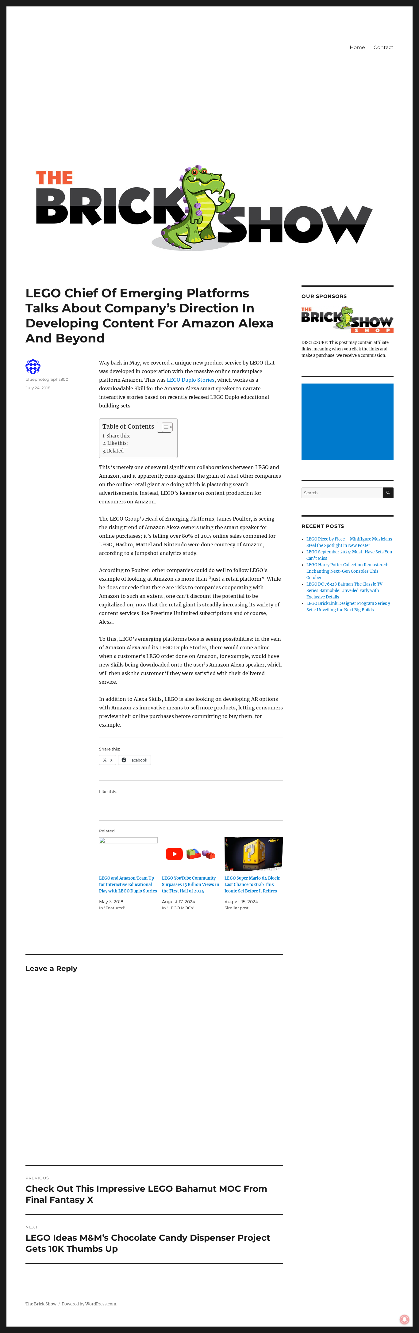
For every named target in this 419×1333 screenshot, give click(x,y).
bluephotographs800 (46, 379)
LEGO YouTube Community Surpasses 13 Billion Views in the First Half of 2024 (190, 885)
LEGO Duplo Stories (190, 380)
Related (115, 451)
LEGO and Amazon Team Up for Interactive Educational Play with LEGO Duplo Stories (128, 885)
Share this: (118, 436)
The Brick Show (40, 1304)
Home (357, 47)
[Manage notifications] (404, 1319)
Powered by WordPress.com (89, 1304)
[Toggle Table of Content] (164, 427)
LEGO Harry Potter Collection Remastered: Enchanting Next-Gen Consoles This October (347, 571)
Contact (384, 47)
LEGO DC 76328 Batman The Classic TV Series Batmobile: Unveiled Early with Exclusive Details (344, 591)
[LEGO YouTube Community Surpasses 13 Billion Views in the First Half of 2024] (191, 854)
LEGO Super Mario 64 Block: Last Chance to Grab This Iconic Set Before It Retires (252, 885)
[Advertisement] (211, 114)
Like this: (117, 443)
